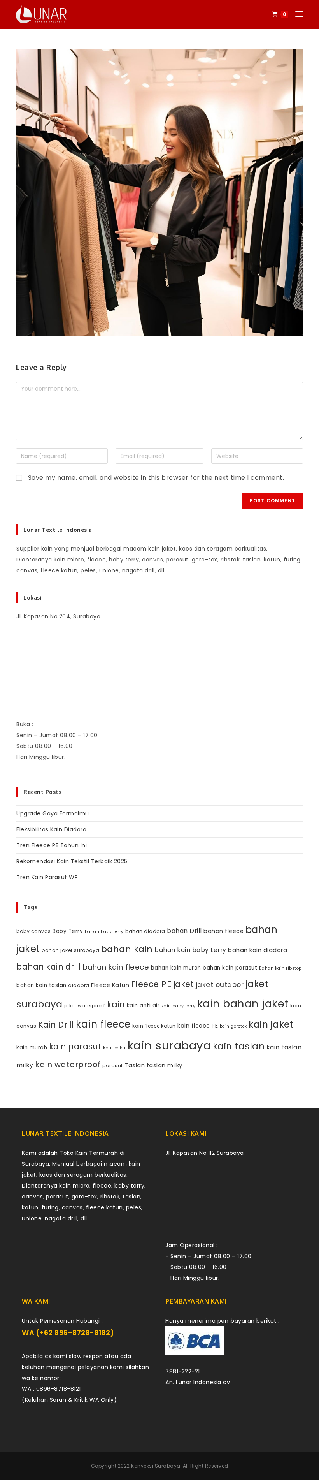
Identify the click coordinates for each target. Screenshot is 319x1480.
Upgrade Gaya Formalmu (52, 813)
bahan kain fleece (116, 967)
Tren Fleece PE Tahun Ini (51, 845)
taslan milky (164, 1065)
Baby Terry (68, 931)
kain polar (114, 1048)
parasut (112, 1065)
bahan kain (127, 949)
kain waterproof (68, 1064)
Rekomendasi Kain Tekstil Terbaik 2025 (72, 861)
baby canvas (33, 931)
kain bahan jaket (243, 1003)
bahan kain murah (176, 967)
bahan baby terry (104, 931)
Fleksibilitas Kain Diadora (51, 829)
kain (116, 1004)
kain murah (31, 1047)
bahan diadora (145, 931)
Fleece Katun (110, 985)
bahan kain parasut (230, 967)
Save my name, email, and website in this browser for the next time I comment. (156, 477)
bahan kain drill (48, 966)
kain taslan (239, 1046)
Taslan (134, 1065)
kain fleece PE (197, 1025)
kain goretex (233, 1026)
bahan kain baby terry (190, 950)
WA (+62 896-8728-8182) (68, 1332)
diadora (78, 985)
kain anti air (143, 1005)
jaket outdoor (220, 984)
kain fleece (103, 1024)
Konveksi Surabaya (156, 1465)
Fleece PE (151, 984)
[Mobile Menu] (296, 14)
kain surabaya (169, 1045)
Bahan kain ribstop (280, 968)
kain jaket (271, 1024)
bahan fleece (223, 931)
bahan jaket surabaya (70, 950)
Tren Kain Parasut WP (47, 877)
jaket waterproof (84, 1005)
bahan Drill (184, 931)
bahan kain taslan (41, 985)
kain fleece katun (154, 1025)
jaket (183, 984)
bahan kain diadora (257, 950)
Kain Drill (56, 1024)
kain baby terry (178, 1006)
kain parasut (75, 1046)
